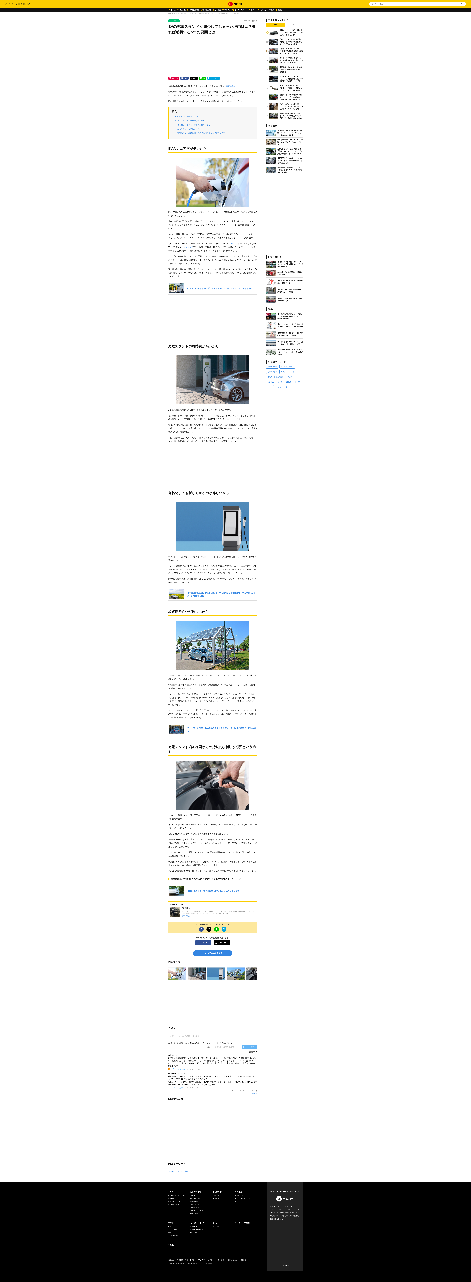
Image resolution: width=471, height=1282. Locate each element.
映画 (169, 1227)
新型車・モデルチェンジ (177, 1195)
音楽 (169, 1233)
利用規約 (254, 1093)
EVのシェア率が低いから (187, 116)
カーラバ (295, 372)
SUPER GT (194, 1227)
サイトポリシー (190, 1260)
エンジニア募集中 (205, 1263)
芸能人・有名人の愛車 (275, 377)
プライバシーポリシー (206, 1260)
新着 (186, 1171)
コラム (179, 1171)
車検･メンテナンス (197, 1204)
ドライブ (216, 1198)
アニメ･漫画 (172, 1230)
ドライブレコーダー (242, 1195)
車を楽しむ (207, 10)
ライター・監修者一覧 (176, 1263)
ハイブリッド (187, 247)
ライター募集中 (191, 1263)
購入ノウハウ (195, 1198)
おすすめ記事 (272, 372)
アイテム (238, 1201)
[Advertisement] (212, 56)
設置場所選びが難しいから (188, 129)
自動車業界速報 (173, 1204)
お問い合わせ (232, 1260)
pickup (171, 1171)
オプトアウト (221, 1260)
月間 (293, 25)
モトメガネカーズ (287, 367)
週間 (275, 25)
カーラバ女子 (272, 367)
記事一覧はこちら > (188, 916)
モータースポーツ (240, 10)
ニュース (182, 10)
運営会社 (171, 1260)
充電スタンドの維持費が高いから (191, 120)
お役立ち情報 (194, 10)
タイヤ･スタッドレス (242, 1198)
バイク (289, 377)
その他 (280, 10)
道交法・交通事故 (196, 1210)
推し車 (297, 382)
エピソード (285, 372)
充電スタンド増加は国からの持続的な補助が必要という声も (202, 133)
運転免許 (193, 1195)
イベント (254, 10)
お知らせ (243, 1260)
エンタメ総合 (173, 1236)
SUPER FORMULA (197, 1230)
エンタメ (227, 10)
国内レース (194, 1233)
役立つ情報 (194, 1213)
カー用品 (217, 10)
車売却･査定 (194, 1207)
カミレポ (216, 1227)
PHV (232, 243)
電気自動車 (231, 86)
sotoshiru (271, 382)
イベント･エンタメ (175, 1201)
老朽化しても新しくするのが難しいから (193, 125)
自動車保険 (194, 1201)
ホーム (173, 10)
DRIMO (288, 382)
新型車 (280, 382)
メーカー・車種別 (267, 10)
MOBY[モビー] (172, 14)
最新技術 (171, 1198)
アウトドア (217, 1195)
